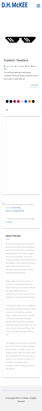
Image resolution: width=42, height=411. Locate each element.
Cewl (34, 66)
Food (5, 69)
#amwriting (16, 207)
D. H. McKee (20, 66)
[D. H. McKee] (14, 5)
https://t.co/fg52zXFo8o (15, 211)
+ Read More (34, 85)
